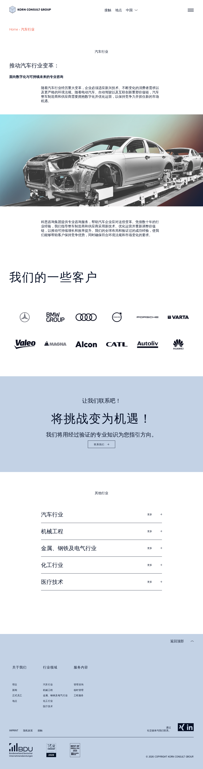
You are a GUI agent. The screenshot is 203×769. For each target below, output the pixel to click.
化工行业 (112, 353)
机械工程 (112, 339)
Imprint (13, 730)
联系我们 (99, 444)
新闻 (14, 689)
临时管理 (79, 689)
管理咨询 (79, 684)
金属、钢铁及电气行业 (123, 346)
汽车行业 (112, 332)
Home (13, 29)
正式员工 (17, 695)
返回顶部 (177, 641)
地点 (118, 10)
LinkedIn (190, 727)
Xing (182, 727)
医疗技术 (112, 359)
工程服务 (79, 695)
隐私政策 (28, 730)
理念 (14, 684)
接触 (107, 10)
